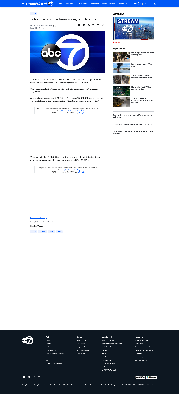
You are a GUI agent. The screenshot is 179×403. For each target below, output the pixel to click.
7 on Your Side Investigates (55, 353)
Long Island (95, 3)
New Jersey (83, 3)
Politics (104, 350)
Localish (48, 357)
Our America (106, 360)
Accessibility (139, 357)
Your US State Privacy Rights (67, 385)
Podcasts (105, 367)
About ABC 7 (139, 353)
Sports (104, 357)
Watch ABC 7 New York (54, 363)
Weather (48, 343)
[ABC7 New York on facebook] (24, 377)
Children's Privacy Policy (51, 385)
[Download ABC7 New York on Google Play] (151, 377)
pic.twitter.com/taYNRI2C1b (75, 111)
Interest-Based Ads (90, 385)
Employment (139, 343)
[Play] (133, 28)
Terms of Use (80, 385)
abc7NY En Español (109, 370)
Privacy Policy (26, 385)
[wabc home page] (27, 340)
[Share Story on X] (84, 25)
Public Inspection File (103, 385)
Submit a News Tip (141, 340)
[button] (23, 3)
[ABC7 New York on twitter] (29, 377)
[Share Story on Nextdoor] (93, 25)
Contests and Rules (141, 360)
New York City (71, 3)
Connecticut (122, 3)
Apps (47, 367)
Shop (47, 360)
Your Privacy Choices (37, 385)
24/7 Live (58, 3)
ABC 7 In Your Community (144, 350)
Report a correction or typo (38, 218)
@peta (63, 111)
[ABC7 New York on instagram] (34, 377)
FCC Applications (115, 385)
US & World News (108, 347)
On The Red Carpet (108, 363)
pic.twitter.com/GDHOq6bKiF (74, 170)
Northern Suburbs (108, 3)
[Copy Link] (103, 25)
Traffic (48, 347)
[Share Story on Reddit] (88, 25)
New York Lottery (108, 340)
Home (48, 340)
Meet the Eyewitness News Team (146, 347)
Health (104, 353)
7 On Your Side (51, 350)
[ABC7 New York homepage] (39, 3)
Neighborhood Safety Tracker (112, 343)
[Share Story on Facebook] (79, 25)
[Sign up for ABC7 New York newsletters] (39, 377)
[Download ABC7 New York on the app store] (140, 377)
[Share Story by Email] (98, 25)
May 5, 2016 (82, 113)
